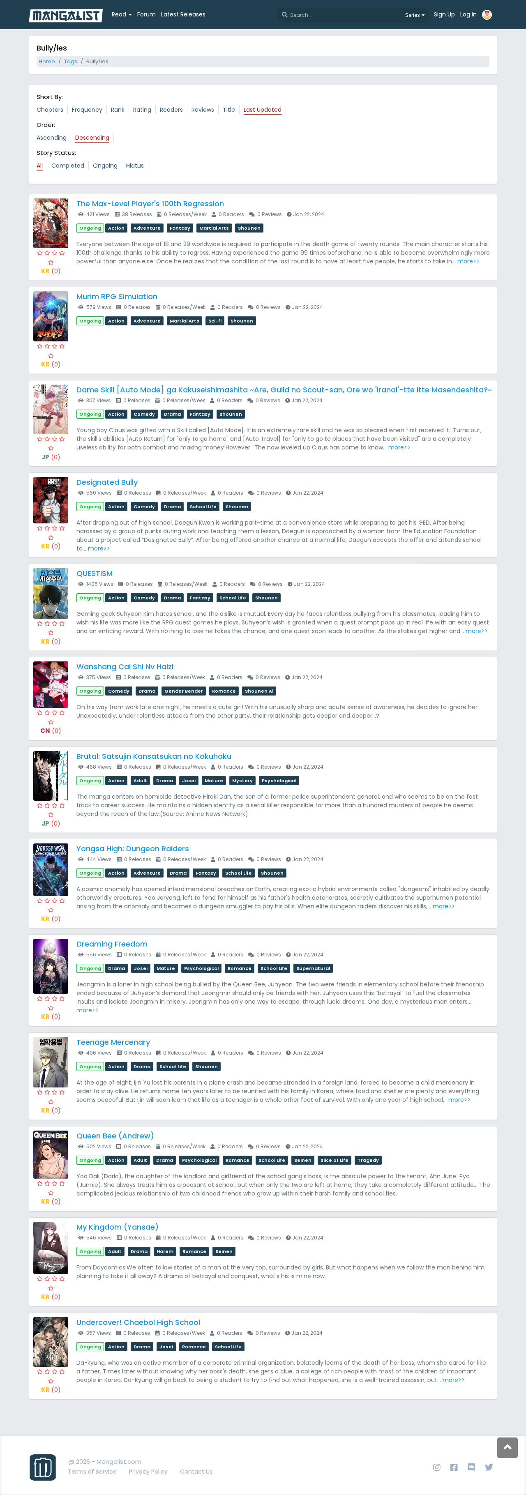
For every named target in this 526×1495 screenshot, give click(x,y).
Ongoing (105, 165)
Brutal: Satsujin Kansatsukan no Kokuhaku (153, 756)
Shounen (249, 228)
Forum (146, 14)
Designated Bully (107, 482)
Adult (140, 780)
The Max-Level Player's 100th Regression (150, 203)
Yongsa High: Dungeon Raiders (132, 848)
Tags (70, 61)
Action (116, 228)
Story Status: (56, 152)
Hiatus (135, 165)
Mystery (242, 780)
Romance (224, 691)
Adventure (147, 228)
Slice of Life (334, 1160)
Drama (172, 414)
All (40, 165)
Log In (468, 14)
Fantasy (180, 228)
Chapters (50, 110)
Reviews (202, 110)
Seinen (302, 1160)
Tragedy (368, 1160)
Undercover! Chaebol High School (138, 1322)
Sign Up (444, 14)
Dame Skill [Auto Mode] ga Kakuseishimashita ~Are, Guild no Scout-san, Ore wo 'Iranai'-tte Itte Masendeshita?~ (284, 390)
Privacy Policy (148, 1471)
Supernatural (313, 968)
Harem (165, 1251)
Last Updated (262, 110)
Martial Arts (214, 228)
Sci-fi (214, 321)
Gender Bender (183, 691)
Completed (67, 165)
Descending (92, 138)
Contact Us (196, 1471)
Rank (118, 110)
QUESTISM (94, 573)
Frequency (87, 110)
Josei (189, 780)
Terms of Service (92, 1471)
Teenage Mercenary (113, 1042)
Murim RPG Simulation (116, 296)
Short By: (50, 96)
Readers (171, 110)
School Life (203, 506)
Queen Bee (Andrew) (115, 1136)
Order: (46, 124)
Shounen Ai (259, 691)
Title (229, 110)
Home (47, 61)
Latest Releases (183, 14)
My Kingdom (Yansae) (117, 1227)
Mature (214, 780)
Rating (142, 110)
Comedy (144, 414)
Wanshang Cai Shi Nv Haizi (124, 666)
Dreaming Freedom (112, 944)
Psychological (279, 780)
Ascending (52, 138)
